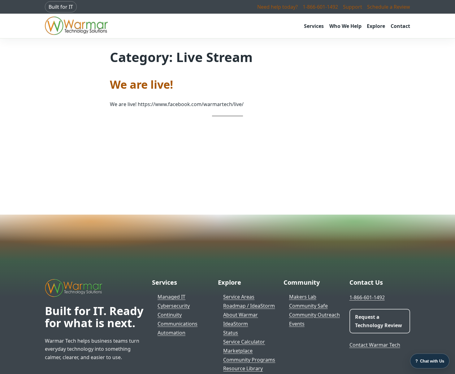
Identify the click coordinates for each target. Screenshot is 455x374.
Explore (376, 26)
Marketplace (238, 350)
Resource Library (243, 368)
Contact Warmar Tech (374, 344)
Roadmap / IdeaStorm (249, 305)
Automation (171, 332)
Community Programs (249, 359)
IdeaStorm (235, 323)
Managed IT (171, 296)
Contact (400, 26)
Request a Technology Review (378, 321)
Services (314, 26)
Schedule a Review (388, 6)
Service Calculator (244, 341)
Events (297, 323)
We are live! (141, 84)
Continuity (170, 314)
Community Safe (308, 305)
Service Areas (238, 296)
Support (352, 6)
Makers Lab (302, 296)
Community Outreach (314, 314)
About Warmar (240, 314)
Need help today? (277, 6)
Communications (177, 323)
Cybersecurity (174, 305)
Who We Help (345, 26)
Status (230, 332)
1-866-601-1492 (320, 6)
